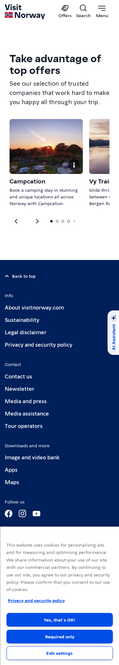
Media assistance (27, 413)
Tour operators (24, 425)
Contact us (18, 376)
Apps (11, 469)
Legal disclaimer (25, 332)
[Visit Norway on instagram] (22, 513)
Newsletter (19, 388)
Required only (59, 636)
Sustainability (22, 319)
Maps (12, 481)
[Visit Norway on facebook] (8, 513)
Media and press (26, 400)
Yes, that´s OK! (59, 619)
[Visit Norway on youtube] (36, 513)
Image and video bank (32, 457)
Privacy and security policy (38, 344)
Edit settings (59, 653)
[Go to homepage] (25, 11)
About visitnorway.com (34, 307)
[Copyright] (74, 165)
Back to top (24, 276)
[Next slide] (16, 221)
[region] (59, 596)
